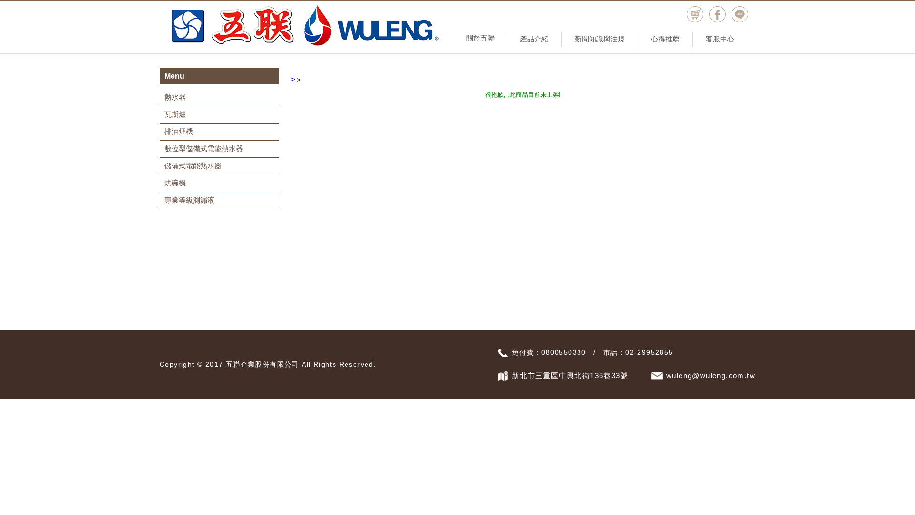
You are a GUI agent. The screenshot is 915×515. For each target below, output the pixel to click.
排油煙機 (178, 131)
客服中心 (720, 39)
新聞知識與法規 (600, 39)
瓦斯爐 (175, 114)
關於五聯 (480, 38)
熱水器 (175, 97)
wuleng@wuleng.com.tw (710, 375)
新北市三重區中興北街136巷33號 (570, 375)
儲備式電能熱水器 (193, 166)
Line (740, 14)
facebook (717, 14)
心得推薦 (665, 39)
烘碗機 (175, 183)
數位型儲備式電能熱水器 (203, 148)
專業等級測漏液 (189, 200)
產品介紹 (534, 39)
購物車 (695, 14)
